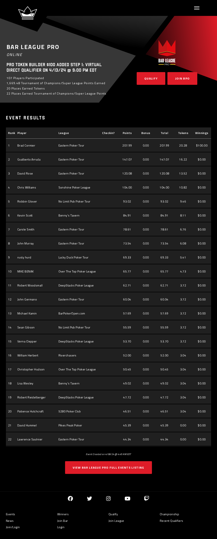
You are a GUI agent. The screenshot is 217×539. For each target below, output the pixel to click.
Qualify (151, 78)
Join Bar (62, 520)
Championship (169, 514)
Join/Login (13, 527)
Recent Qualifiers (171, 520)
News (10, 520)
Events (10, 514)
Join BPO (182, 78)
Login (60, 527)
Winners (63, 514)
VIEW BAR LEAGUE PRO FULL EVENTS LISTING (108, 467)
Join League (116, 520)
